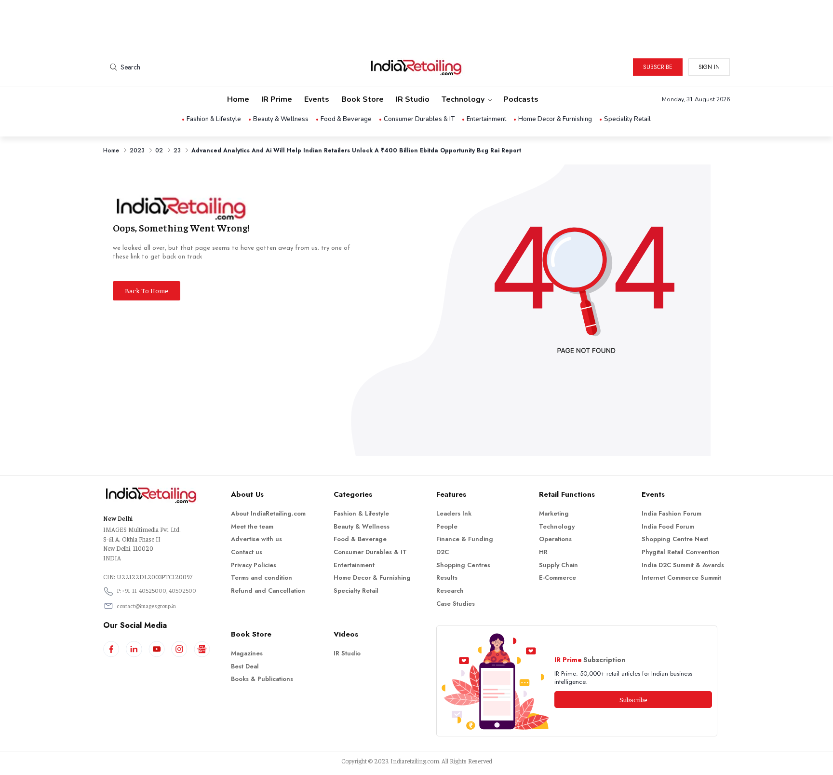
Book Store (362, 99)
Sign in (709, 67)
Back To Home (146, 290)
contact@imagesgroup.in (146, 606)
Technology (463, 99)
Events (316, 99)
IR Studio (413, 99)
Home (238, 99)
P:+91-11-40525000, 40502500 (156, 590)
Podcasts (520, 99)
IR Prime (276, 99)
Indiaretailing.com (414, 761)
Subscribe (657, 67)
